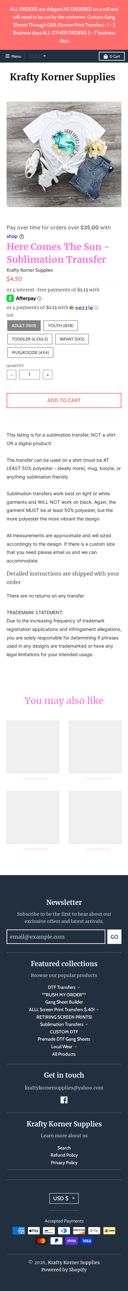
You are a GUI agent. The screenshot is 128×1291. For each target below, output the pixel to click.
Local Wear (62, 1046)
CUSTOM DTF (64, 1032)
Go (114, 937)
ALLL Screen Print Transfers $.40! (62, 1009)
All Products (64, 1054)
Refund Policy (64, 1155)
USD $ (35, 56)
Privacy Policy (64, 1162)
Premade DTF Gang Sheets (64, 1039)
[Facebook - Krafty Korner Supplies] (64, 1100)
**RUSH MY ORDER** (64, 995)
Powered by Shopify (64, 1270)
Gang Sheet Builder (64, 1002)
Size (10, 315)
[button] (64, 307)
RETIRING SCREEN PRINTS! (64, 1017)
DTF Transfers (61, 987)
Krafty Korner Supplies (63, 77)
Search (64, 1148)
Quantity (15, 365)
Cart (115, 56)
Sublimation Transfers (61, 1024)
